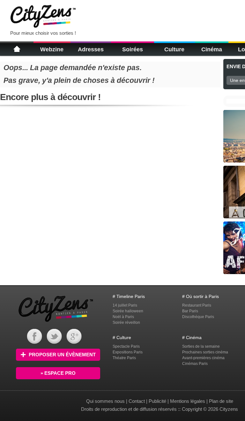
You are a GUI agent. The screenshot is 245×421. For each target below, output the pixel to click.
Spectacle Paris (126, 346)
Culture (174, 49)
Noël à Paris (123, 317)
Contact (137, 401)
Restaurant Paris (196, 305)
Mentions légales (187, 401)
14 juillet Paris (125, 305)
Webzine (51, 49)
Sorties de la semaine (201, 346)
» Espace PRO (58, 373)
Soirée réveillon (126, 322)
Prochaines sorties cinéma (205, 352)
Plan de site (221, 401)
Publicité (157, 401)
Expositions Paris (128, 352)
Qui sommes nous (106, 401)
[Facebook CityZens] (34, 342)
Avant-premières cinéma (203, 358)
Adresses (91, 49)
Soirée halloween (128, 311)
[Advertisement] (160, 15)
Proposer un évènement (62, 354)
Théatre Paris (124, 358)
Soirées (132, 49)
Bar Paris (190, 311)
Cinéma (211, 49)
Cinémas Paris (195, 363)
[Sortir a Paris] (56, 322)
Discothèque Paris (198, 317)
